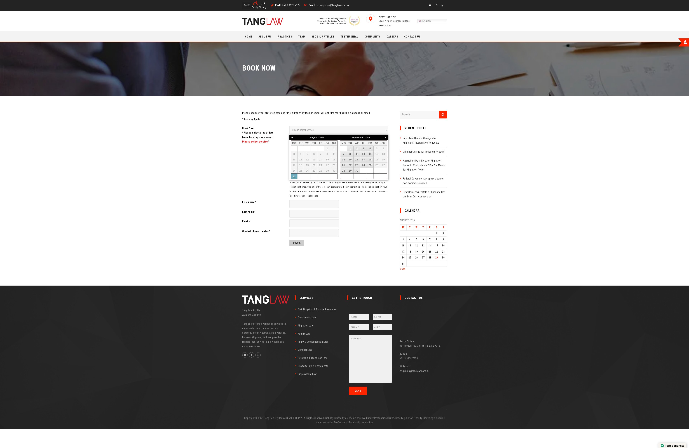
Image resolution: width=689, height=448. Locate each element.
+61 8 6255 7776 (431, 345)
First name (249, 202)
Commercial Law (307, 317)
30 (334, 170)
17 (363, 159)
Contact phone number (256, 231)
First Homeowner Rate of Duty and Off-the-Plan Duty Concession (424, 194)
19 (376, 159)
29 (327, 170)
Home (248, 36)
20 (383, 159)
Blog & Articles (323, 36)
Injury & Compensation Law (313, 341)
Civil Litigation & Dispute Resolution (317, 309)
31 (294, 176)
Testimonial (349, 36)
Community (372, 36)
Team (301, 36)
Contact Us (412, 36)
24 (363, 165)
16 (356, 159)
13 (383, 154)
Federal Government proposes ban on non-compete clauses (423, 181)
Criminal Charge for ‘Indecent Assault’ (424, 151)
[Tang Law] (262, 21)
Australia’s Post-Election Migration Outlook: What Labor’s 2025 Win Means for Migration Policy (424, 165)
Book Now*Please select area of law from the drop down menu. (257, 135)
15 (350, 159)
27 (383, 165)
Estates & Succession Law (312, 357)
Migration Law (305, 325)
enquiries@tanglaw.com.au (414, 371)
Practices (285, 36)
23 (356, 165)
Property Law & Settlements (313, 366)
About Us (265, 36)
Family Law (304, 333)
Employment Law (307, 374)
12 (376, 154)
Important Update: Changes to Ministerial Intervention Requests (421, 140)
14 (343, 159)
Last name (248, 211)
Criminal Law (305, 349)
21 (343, 165)
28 (343, 170)
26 (376, 165)
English (426, 21)
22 (350, 165)
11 (370, 154)
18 (370, 159)
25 (370, 165)
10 (363, 154)
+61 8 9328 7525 (409, 345)
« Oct (402, 268)
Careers (392, 36)
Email (246, 221)
